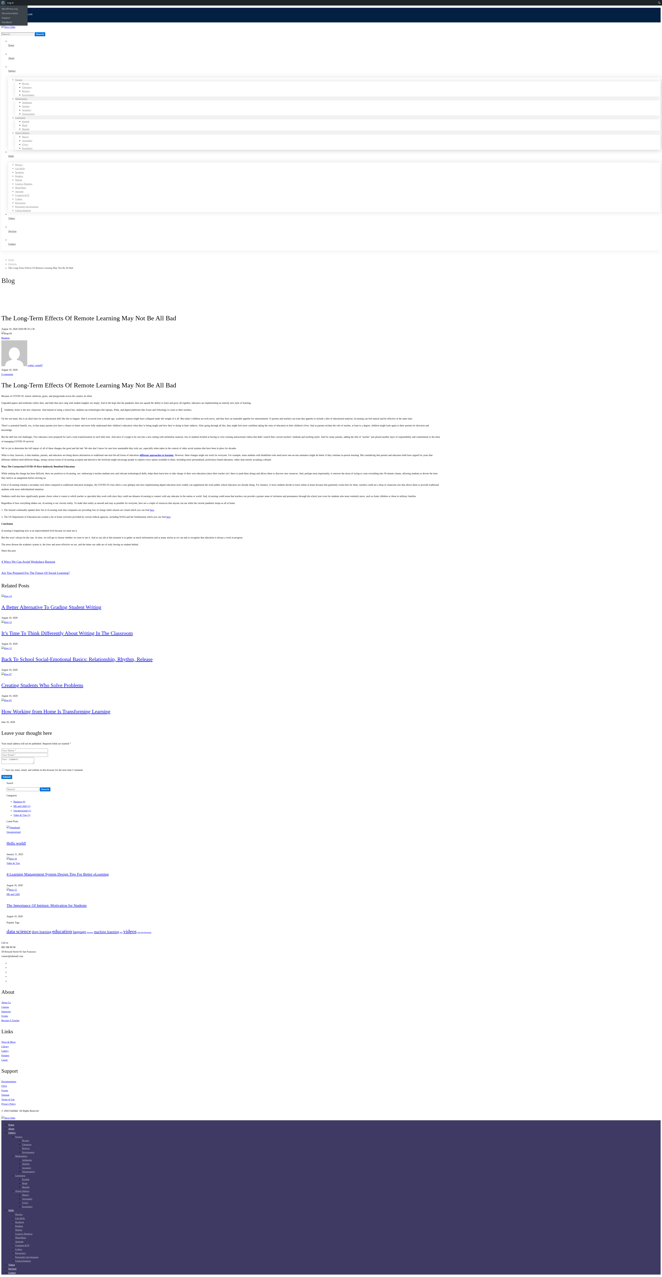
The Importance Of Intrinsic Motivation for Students (47, 905)
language (79, 932)
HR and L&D (21, 806)
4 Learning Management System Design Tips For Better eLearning (58, 874)
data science (19, 931)
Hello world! (16, 843)
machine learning (106, 932)
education (62, 931)
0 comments (7, 374)
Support (6, 17)
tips (121, 932)
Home (11, 260)
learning (90, 932)
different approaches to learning (156, 455)
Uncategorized (22, 810)
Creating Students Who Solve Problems (42, 685)
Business (12, 264)
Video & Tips (21, 815)
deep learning (42, 932)
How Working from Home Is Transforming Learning (55, 711)
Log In (10, 2)
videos (130, 931)
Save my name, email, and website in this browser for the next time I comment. (44, 770)
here (152, 510)
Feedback (7, 22)
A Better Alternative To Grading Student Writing (51, 607)
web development (144, 932)
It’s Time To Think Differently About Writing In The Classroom (67, 633)
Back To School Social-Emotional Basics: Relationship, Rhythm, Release (77, 659)
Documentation (10, 13)
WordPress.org (10, 8)
